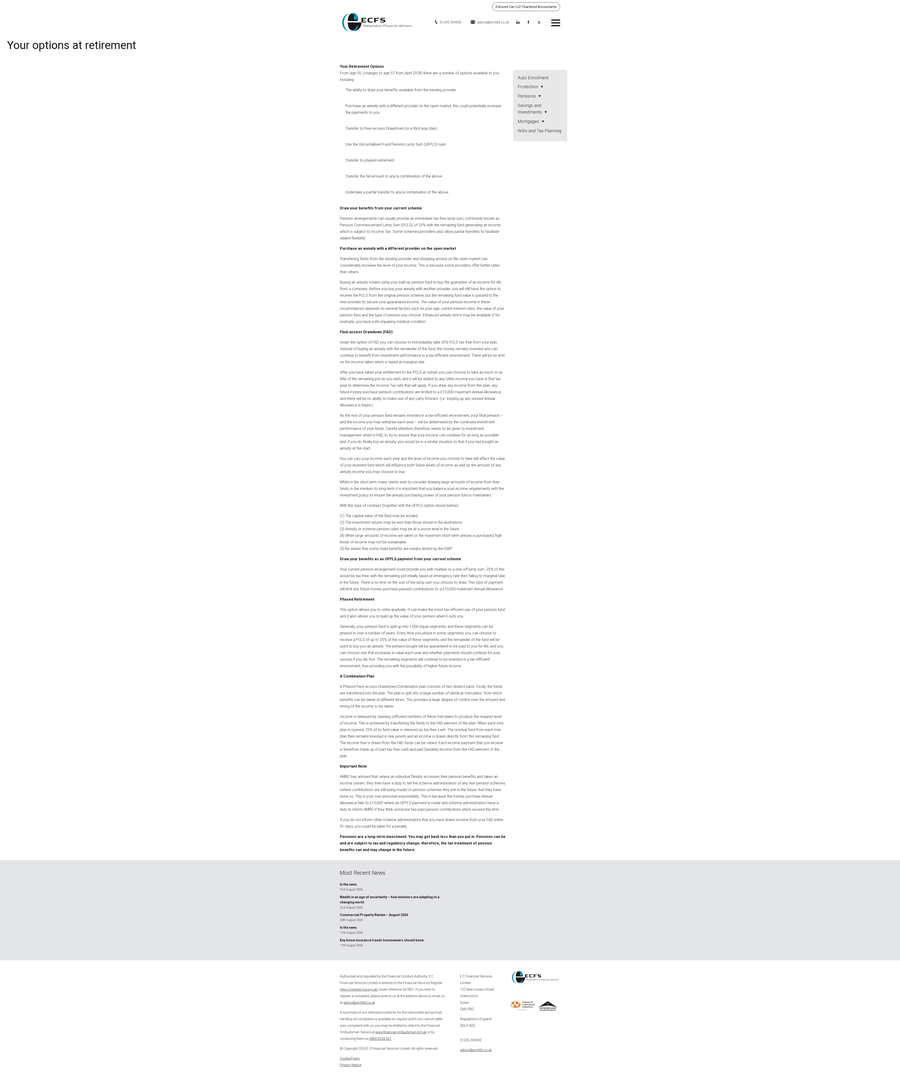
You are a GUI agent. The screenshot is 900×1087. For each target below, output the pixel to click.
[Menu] (555, 22)
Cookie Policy (350, 1058)
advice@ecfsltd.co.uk (493, 22)
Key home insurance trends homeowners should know (382, 940)
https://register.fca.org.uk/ (359, 989)
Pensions (527, 96)
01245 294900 (450, 22)
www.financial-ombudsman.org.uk (400, 1032)
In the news (348, 884)
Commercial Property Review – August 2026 (374, 915)
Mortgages (528, 121)
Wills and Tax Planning (539, 130)
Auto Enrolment (533, 77)
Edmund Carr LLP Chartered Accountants (526, 7)
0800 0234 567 (380, 1039)
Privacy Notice (350, 1065)
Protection (528, 86)
